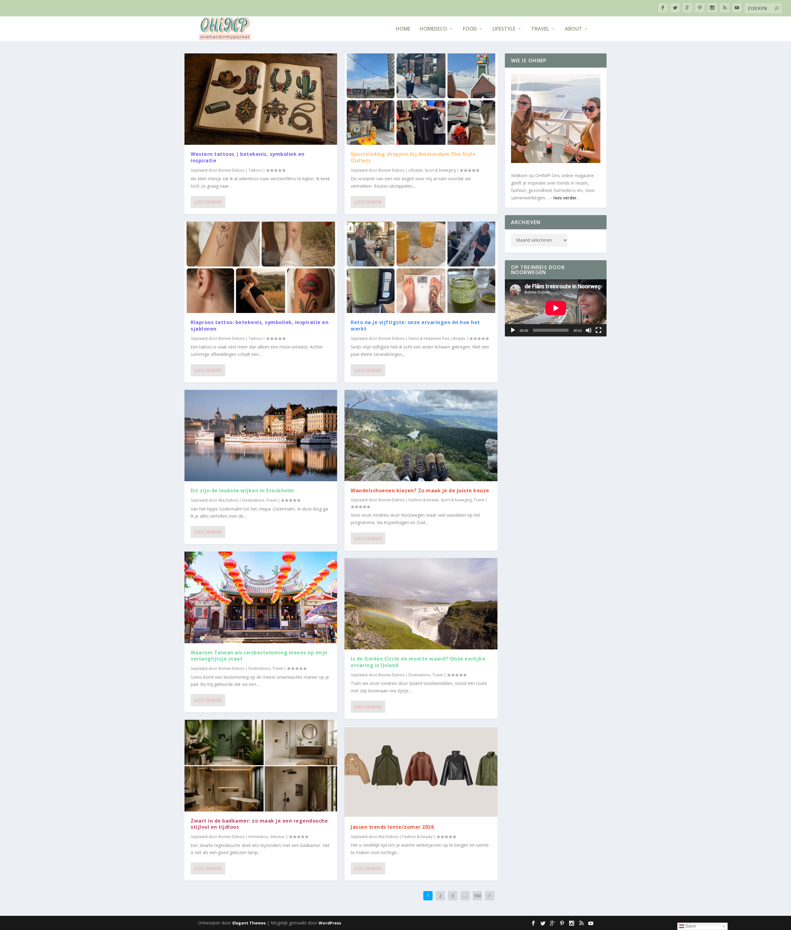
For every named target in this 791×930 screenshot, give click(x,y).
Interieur (277, 836)
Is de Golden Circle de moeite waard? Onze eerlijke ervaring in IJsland (418, 662)
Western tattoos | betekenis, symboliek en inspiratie (248, 157)
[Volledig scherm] (598, 330)
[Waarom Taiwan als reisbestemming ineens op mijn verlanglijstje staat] (260, 597)
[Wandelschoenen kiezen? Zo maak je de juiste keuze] (421, 435)
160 (477, 896)
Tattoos (255, 170)
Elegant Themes (249, 923)
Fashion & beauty (423, 500)
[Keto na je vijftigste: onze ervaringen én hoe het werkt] (421, 267)
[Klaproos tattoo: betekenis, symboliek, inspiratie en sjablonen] (260, 267)
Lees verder (208, 202)
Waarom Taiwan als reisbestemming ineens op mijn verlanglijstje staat (259, 655)
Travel (540, 29)
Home (403, 29)
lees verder (565, 198)
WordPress (330, 923)
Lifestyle (504, 29)
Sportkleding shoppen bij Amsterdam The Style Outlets (413, 157)
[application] (556, 307)
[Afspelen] (513, 330)
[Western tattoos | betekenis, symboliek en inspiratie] (260, 99)
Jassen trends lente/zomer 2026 (392, 827)
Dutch (690, 926)
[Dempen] (589, 330)
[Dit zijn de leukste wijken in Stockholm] (260, 435)
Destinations (253, 500)
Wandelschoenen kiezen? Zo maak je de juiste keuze (420, 490)
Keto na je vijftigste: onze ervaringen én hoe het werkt (415, 325)
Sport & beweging (440, 170)
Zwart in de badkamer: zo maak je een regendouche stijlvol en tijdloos (259, 824)
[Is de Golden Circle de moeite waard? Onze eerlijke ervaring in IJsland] (421, 603)
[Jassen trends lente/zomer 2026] (421, 772)
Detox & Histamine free (428, 338)
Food (470, 29)
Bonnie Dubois (231, 170)
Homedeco (433, 29)
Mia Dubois (228, 500)
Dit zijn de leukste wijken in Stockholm (243, 490)
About (573, 29)
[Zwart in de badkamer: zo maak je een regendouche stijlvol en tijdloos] (260, 765)
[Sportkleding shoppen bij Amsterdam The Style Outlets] (421, 99)
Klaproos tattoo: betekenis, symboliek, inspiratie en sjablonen (259, 325)
